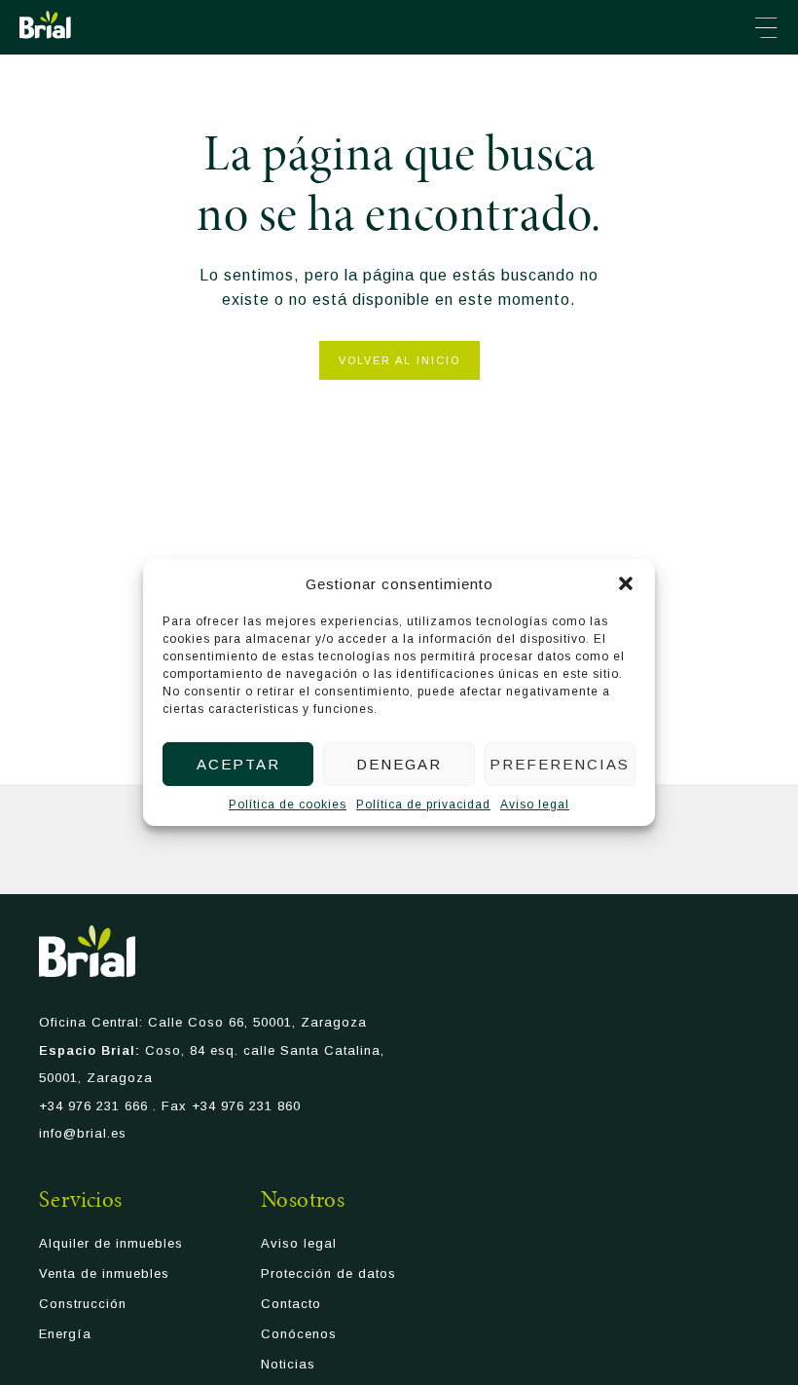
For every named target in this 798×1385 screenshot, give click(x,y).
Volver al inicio (399, 360)
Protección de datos (328, 1273)
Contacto (291, 1303)
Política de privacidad (423, 804)
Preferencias (560, 764)
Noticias (288, 1364)
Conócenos (299, 1334)
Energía (65, 1334)
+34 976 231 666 (93, 1106)
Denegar (399, 764)
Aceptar (238, 764)
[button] (625, 583)
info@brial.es (83, 1133)
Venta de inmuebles (104, 1273)
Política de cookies (287, 804)
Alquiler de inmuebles (111, 1243)
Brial (45, 24)
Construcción (83, 1303)
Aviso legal (534, 804)
